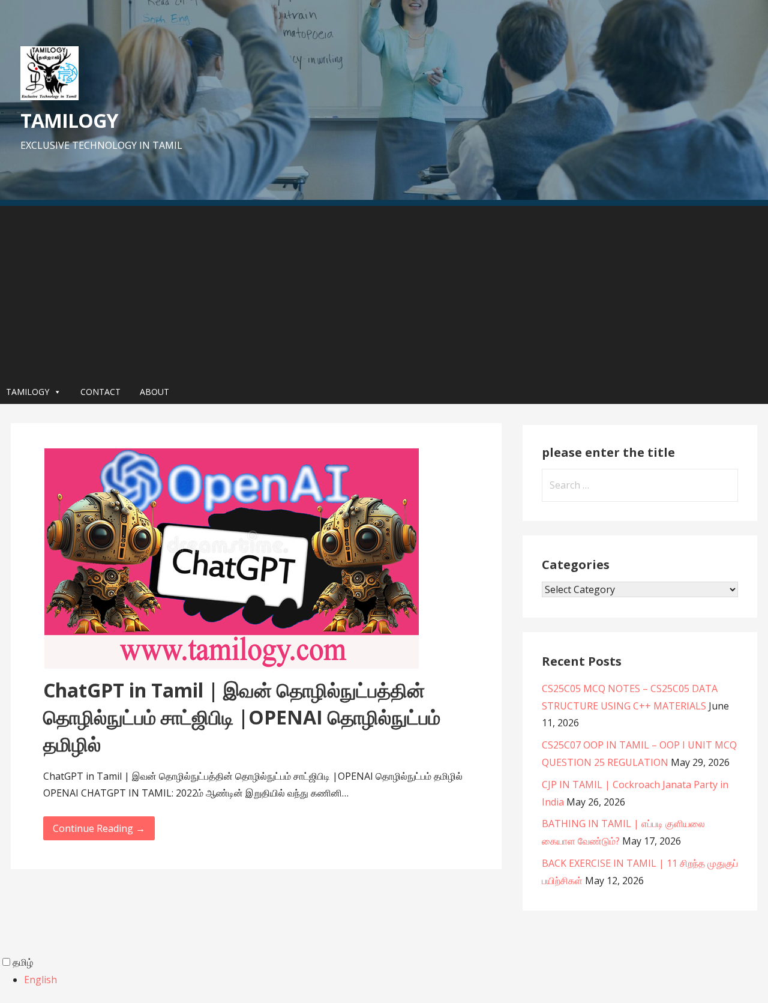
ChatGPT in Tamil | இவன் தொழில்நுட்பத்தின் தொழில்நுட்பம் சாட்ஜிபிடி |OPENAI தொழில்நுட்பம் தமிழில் (241, 717)
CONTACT (100, 391)
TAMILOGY (69, 120)
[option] (396, 980)
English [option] (40, 979)
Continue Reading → (99, 828)
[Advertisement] (384, 290)
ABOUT (154, 391)
